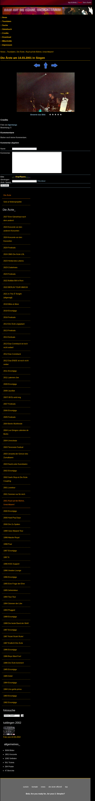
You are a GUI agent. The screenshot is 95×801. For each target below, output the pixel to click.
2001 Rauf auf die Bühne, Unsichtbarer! (13, 502)
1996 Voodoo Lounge (12, 570)
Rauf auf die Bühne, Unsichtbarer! (40, 52)
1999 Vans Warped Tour (13, 531)
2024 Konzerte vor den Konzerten (12, 239)
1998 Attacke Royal (11, 537)
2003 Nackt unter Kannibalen (15, 464)
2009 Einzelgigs (10, 384)
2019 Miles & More (11, 304)
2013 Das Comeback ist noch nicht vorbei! (15, 345)
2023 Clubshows (10, 267)
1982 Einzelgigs (10, 702)
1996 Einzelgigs (10, 577)
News (4, 17)
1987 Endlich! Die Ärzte (13, 643)
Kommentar (5, 153)
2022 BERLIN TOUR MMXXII (15, 287)
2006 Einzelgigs (10, 410)
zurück (25, 787)
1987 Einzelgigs (10, 630)
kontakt (35, 787)
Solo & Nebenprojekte (12, 202)
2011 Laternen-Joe (11, 378)
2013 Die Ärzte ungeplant (13, 324)
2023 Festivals (9, 274)
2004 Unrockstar (10, 441)
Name (2, 149)
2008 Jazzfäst (9, 391)
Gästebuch (7, 29)
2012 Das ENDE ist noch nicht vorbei (15, 362)
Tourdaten (6, 21)
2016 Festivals (9, 317)
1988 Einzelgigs (10, 617)
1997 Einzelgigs (10, 551)
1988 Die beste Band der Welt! (16, 623)
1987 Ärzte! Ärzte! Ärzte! (13, 636)
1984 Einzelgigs (10, 683)
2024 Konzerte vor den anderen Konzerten (12, 229)
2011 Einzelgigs (10, 371)
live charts (87, 2)
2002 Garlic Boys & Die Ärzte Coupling (15, 479)
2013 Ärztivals (9, 337)
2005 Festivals (9, 417)
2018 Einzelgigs (10, 311)
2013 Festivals (9, 331)
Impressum (7, 45)
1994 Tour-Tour (9, 597)
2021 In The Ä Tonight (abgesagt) (12, 296)
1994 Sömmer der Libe (12, 603)
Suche (5, 25)
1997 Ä (6, 557)
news (43, 787)
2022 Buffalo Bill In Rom (13, 281)
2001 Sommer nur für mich (14, 494)
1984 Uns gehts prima (12, 689)
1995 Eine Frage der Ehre (14, 584)
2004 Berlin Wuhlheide (12, 424)
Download (6, 37)
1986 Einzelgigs (10, 650)
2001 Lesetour (9, 488)
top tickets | (73, 2)
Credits (5, 33)
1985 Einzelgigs (10, 669)
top (66, 787)
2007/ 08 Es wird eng (12, 397)
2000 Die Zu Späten (11, 524)
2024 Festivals (9, 248)
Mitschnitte (7, 41)
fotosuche (9, 710)
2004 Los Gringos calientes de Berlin (15, 432)
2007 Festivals (9, 404)
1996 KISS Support (11, 564)
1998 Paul (7, 544)
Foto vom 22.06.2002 (12, 737)
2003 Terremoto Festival (13, 447)
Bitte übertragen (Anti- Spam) (5, 179)
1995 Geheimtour (10, 590)
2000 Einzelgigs (10, 511)
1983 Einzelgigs (10, 696)
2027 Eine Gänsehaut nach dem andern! (14, 218)
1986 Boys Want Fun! (12, 656)
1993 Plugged (9, 610)
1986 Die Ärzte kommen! (13, 663)
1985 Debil (8, 676)
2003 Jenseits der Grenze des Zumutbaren (15, 455)
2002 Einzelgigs (10, 471)
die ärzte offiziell (55, 787)
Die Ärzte (7, 195)
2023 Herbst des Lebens (13, 261)
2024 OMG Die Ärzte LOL (13, 254)
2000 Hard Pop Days (12, 518)
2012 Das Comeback (12, 354)
